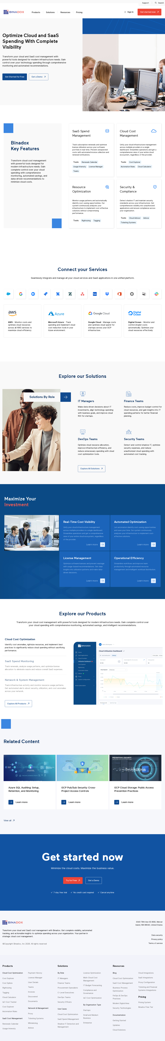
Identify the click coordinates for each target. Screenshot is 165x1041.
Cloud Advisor (134, 218)
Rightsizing (86, 220)
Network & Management (38, 1008)
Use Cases (62, 1009)
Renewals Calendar (89, 162)
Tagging (96, 220)
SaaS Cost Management (12, 1018)
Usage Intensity (79, 167)
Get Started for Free (14, 77)
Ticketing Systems (128, 222)
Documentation (119, 1015)
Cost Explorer (134, 162)
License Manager (96, 167)
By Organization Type (92, 1005)
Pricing (79, 12)
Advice (146, 218)
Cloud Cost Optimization (12, 973)
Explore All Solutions (90, 468)
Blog (114, 973)
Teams (76, 171)
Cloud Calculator (144, 167)
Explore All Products (16, 703)
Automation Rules (128, 167)
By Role (61, 973)
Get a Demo (37, 77)
